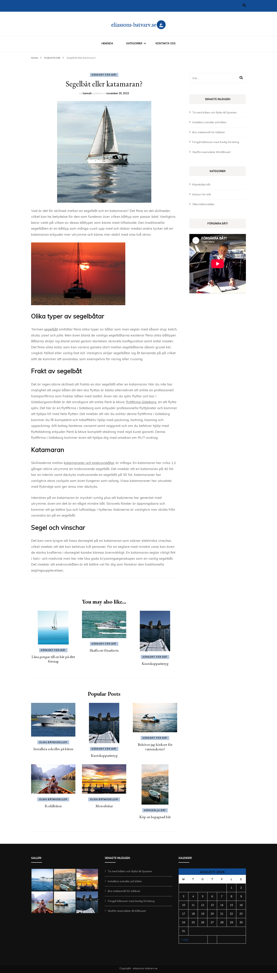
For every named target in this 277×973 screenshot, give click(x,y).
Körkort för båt (104, 74)
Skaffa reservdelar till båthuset (211, 152)
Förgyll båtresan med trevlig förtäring (215, 142)
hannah (87, 93)
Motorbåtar (104, 805)
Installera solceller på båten (53, 748)
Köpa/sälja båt (155, 810)
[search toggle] (244, 5)
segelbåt (51, 329)
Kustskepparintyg (155, 663)
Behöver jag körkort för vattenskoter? (155, 746)
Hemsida (107, 43)
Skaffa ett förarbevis (104, 650)
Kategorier (134, 43)
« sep (185, 939)
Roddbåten (53, 805)
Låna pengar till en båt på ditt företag (53, 659)
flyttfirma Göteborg (141, 402)
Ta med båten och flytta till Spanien (214, 112)
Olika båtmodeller (53, 742)
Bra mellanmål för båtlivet (208, 132)
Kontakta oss (166, 43)
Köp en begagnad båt (155, 816)
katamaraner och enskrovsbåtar (89, 463)
